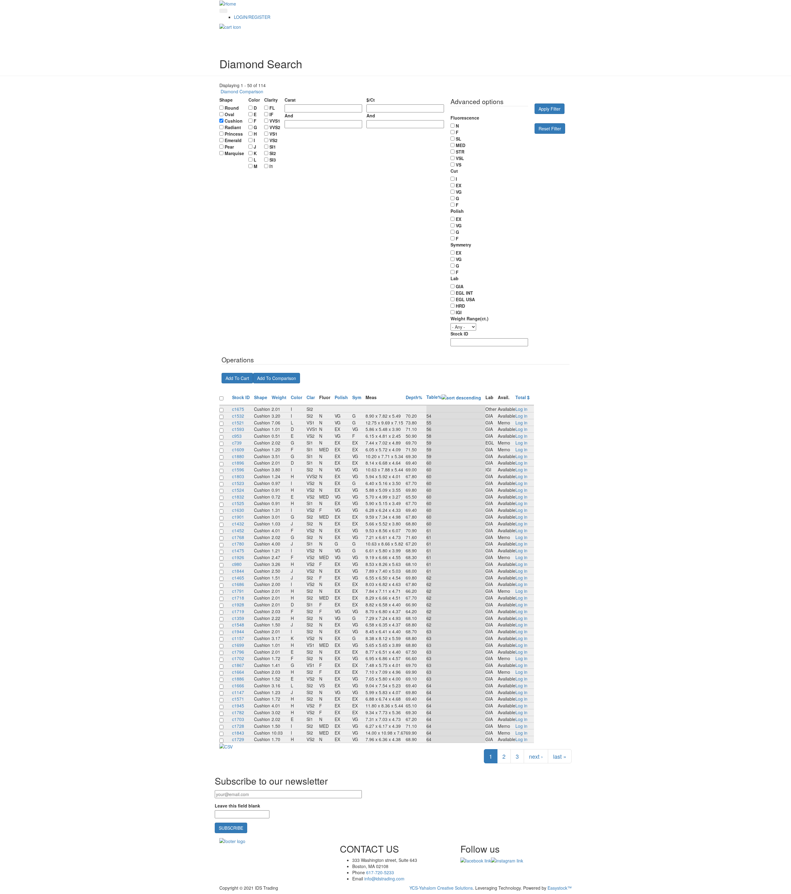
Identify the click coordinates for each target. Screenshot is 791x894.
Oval (229, 114)
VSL (460, 158)
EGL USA (465, 299)
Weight (279, 397)
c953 (237, 436)
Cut (454, 171)
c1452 (238, 530)
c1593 (238, 429)
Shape (226, 100)
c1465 (238, 578)
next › (536, 756)
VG (459, 192)
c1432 (238, 524)
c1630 (238, 510)
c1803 (238, 476)
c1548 (238, 625)
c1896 (238, 463)
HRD (460, 306)
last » (559, 756)
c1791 (238, 591)
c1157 (238, 638)
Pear (229, 147)
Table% (434, 397)
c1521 (238, 423)
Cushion (234, 121)
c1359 (238, 618)
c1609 (238, 449)
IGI (459, 312)
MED (460, 145)
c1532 (238, 416)
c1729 (238, 739)
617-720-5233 (380, 872)
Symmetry (460, 245)
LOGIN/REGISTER (252, 17)
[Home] (227, 3)
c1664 (238, 672)
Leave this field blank (237, 806)
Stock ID (459, 334)
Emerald (233, 140)
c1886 (238, 679)
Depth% (414, 397)
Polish (457, 211)
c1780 (238, 544)
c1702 (238, 658)
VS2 (273, 140)
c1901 (238, 517)
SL (458, 139)
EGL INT (464, 293)
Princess (234, 134)
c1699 (238, 645)
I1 (271, 166)
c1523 (238, 483)
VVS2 (274, 127)
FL (272, 108)
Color (254, 100)
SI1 (272, 147)
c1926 (238, 557)
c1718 (238, 598)
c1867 (238, 665)
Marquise (234, 153)
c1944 (238, 631)
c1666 (238, 685)
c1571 (238, 699)
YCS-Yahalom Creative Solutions (441, 888)
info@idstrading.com (384, 878)
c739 (237, 443)
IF (271, 114)
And (289, 115)
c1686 (238, 584)
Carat (290, 100)
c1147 (238, 692)
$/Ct (370, 100)
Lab (454, 278)
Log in (521, 409)
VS (458, 165)
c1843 (238, 733)
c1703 (238, 719)
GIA (459, 286)
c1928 (238, 604)
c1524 (238, 490)
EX (458, 185)
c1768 (238, 537)
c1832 (238, 497)
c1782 (238, 712)
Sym (356, 397)
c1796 (238, 652)
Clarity (271, 100)
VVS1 (274, 121)
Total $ (522, 397)
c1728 (238, 726)
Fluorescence (464, 118)
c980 (237, 564)
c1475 (238, 550)
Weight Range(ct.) (469, 318)
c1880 (238, 456)
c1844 (238, 571)
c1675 (238, 409)
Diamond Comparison (241, 91)
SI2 (272, 153)
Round (232, 108)
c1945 (238, 705)
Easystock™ (560, 888)
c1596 (238, 469)
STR (460, 152)
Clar (311, 397)
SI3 (272, 160)
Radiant (233, 127)
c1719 (238, 611)
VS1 (273, 134)
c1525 (238, 503)
